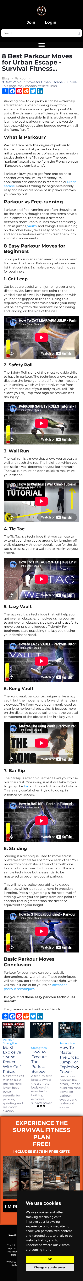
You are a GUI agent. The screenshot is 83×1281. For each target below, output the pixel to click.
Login (50, 22)
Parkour (21, 78)
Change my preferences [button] (50, 1267)
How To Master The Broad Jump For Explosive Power (69, 1059)
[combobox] (41, 33)
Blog (5, 78)
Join (31, 22)
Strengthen (10, 1043)
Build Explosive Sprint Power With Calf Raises (12, 1059)
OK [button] (50, 1259)
